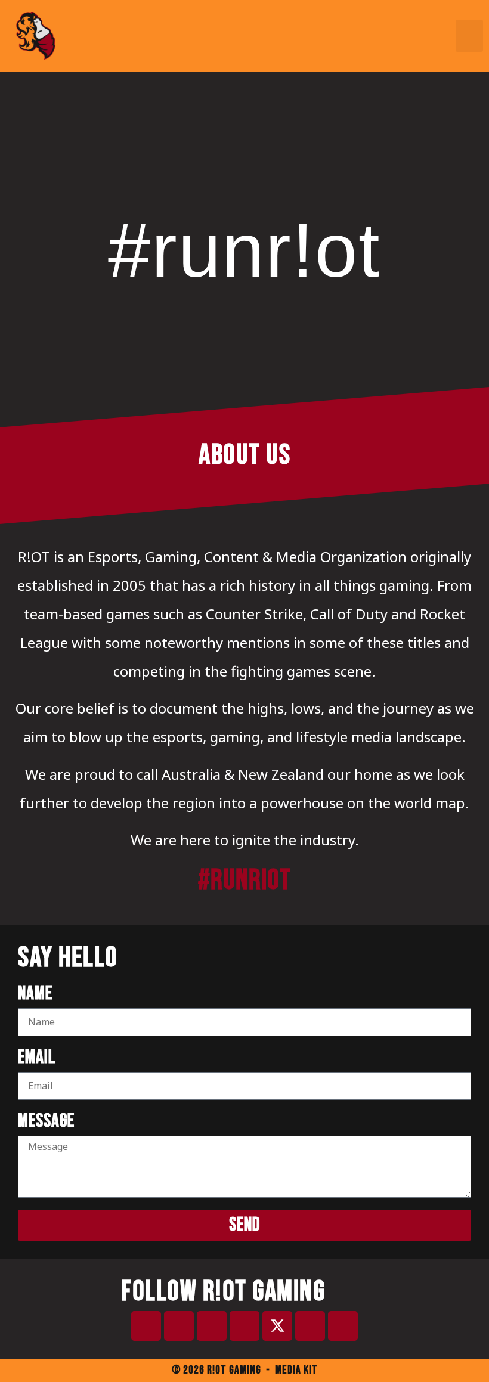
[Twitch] (179, 1326)
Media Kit (296, 1370)
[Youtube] (212, 1326)
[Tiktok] (310, 1326)
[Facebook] (343, 1326)
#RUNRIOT (244, 880)
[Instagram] (244, 1326)
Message (46, 1122)
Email (36, 1058)
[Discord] (146, 1326)
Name (35, 994)
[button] (469, 36)
